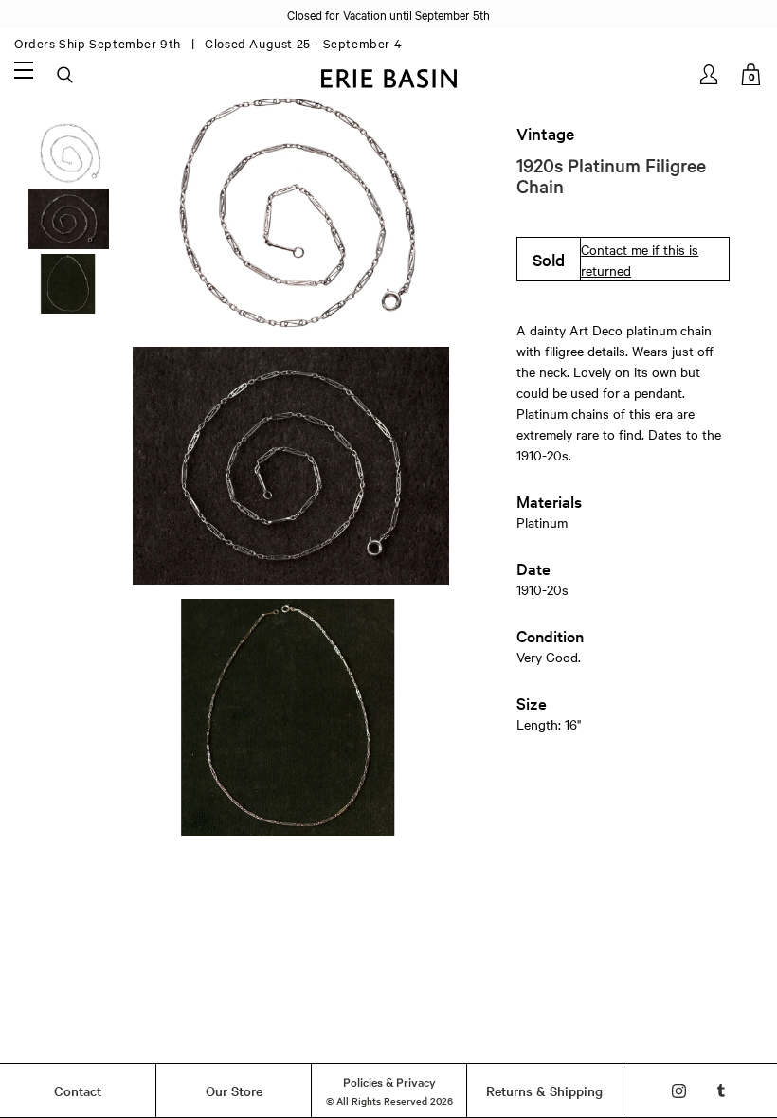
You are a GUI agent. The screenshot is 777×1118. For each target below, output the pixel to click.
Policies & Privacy (389, 1081)
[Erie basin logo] (388, 76)
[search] (66, 75)
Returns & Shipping (544, 1090)
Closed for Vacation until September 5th (388, 14)
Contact (77, 1090)
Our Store (234, 1090)
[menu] (23, 69)
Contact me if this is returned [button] (639, 260)
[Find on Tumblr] (721, 1091)
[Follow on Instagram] (679, 1091)
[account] (710, 74)
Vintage (545, 133)
